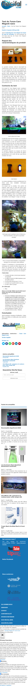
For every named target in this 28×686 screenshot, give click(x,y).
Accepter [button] (7, 630)
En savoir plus (16, 630)
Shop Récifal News (7, 620)
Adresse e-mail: (14, 372)
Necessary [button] (2, 659)
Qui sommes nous (6, 604)
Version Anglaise (6, 337)
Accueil (4, 26)
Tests (8, 26)
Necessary (4, 661)
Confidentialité (6, 613)
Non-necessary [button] (3, 672)
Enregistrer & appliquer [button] (5, 685)
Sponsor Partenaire (7, 616)
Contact (4, 610)
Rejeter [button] (11, 630)
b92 (18, 30)
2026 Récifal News (7, 623)
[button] (26, 4)
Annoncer (4, 607)
